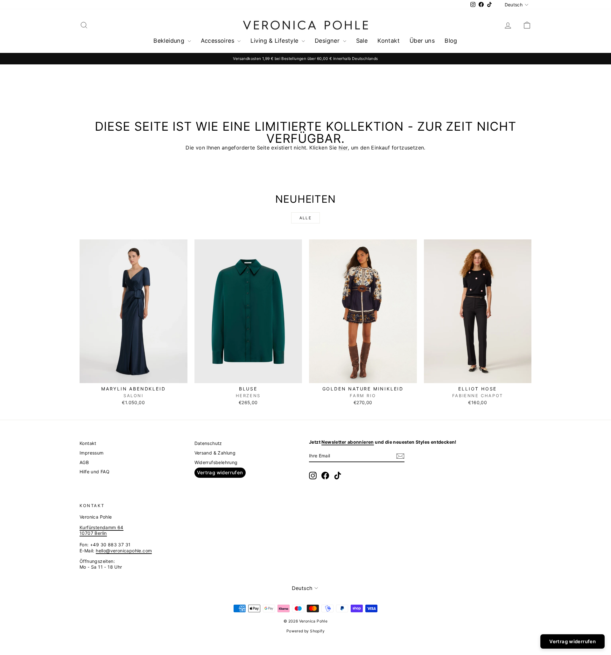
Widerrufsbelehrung (216, 462)
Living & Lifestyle (275, 40)
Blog (451, 40)
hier (343, 147)
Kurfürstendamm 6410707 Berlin (101, 530)
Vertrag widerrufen (220, 472)
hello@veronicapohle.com (124, 550)
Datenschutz (208, 443)
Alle (305, 217)
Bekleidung (169, 40)
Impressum (92, 452)
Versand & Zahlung (215, 452)
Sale (362, 40)
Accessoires (218, 40)
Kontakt (388, 40)
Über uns (422, 40)
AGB (84, 462)
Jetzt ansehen (133, 376)
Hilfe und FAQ (94, 471)
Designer (328, 40)
